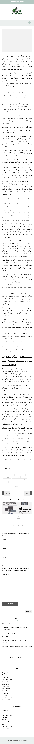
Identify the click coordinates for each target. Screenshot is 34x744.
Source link (6, 468)
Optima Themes (22, 740)
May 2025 (5, 686)
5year (5, 475)
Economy (5, 710)
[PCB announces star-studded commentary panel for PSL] (6, 493)
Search (28, 612)
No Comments (17, 486)
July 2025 (5, 682)
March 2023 (6, 693)
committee (7, 477)
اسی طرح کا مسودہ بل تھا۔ (23, 369)
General (4, 717)
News (4, 720)
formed (24, 477)
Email (4, 548)
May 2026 (5, 677)
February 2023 (7, 695)
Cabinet (22, 475)
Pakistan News (7, 722)
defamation (16, 477)
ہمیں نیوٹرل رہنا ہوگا (17, 516)
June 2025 (5, 684)
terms (5, 482)
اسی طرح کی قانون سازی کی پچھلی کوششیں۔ (17, 360)
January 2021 (6, 700)
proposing (18, 479)
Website (4, 557)
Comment (6, 574)
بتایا (31, 450)
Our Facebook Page (17, 1)
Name (4, 539)
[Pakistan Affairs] (17, 11)
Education (5, 713)
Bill (16, 475)
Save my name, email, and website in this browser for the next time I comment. (15, 570)
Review (26, 479)
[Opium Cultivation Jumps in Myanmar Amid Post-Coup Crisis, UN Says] (28, 493)
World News (6, 729)
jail (5, 479)
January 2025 (6, 688)
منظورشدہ (12, 369)
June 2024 (5, 691)
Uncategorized (7, 726)
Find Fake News (7, 715)
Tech (3, 724)
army (11, 475)
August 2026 (6, 673)
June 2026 (5, 675)
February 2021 (7, 697)
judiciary (10, 479)
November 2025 (7, 679)
